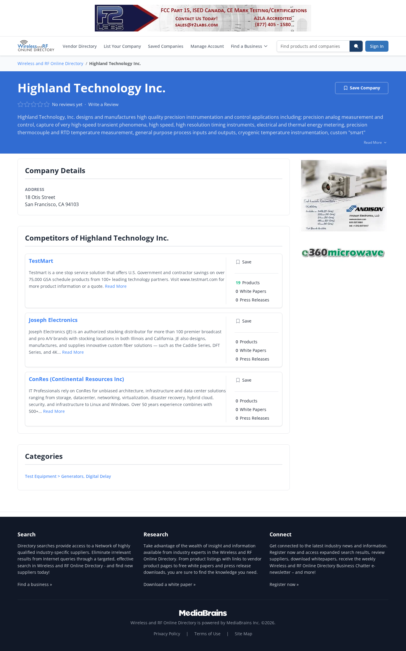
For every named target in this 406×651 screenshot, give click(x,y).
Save (246, 262)
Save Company (365, 88)
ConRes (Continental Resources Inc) (76, 379)
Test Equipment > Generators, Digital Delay (68, 476)
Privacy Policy (167, 633)
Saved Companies (165, 46)
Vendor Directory (80, 46)
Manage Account (207, 46)
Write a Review (103, 104)
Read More (116, 286)
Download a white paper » (170, 584)
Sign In (377, 46)
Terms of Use (207, 633)
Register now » (284, 584)
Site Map (243, 633)
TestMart (41, 260)
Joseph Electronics (53, 319)
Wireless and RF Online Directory (50, 63)
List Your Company (122, 46)
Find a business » (35, 584)
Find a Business (246, 46)
